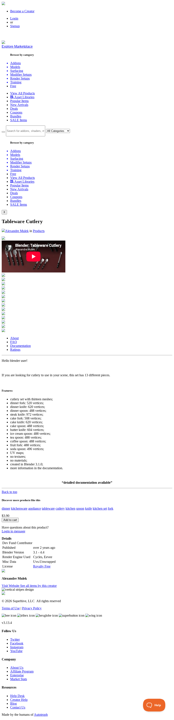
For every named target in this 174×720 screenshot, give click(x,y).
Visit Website (11, 585)
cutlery (60, 508)
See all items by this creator (38, 585)
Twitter (15, 639)
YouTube (16, 651)
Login (14, 18)
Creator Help (19, 699)
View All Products (22, 93)
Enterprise (17, 675)
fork (110, 508)
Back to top (9, 492)
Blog (13, 703)
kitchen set (100, 508)
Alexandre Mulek (17, 231)
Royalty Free (42, 566)
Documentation (20, 346)
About (14, 338)
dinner (6, 508)
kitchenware (19, 508)
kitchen (70, 508)
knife (88, 508)
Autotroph (41, 714)
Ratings (15, 349)
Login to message (13, 531)
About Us (16, 667)
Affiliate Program (22, 671)
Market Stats (18, 679)
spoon (80, 508)
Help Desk (17, 696)
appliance (34, 508)
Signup (15, 26)
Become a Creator (22, 11)
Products (39, 231)
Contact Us (17, 707)
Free (13, 86)
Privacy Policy (32, 608)
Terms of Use (11, 608)
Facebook (16, 643)
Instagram (16, 647)
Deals (14, 108)
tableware (48, 508)
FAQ (13, 342)
